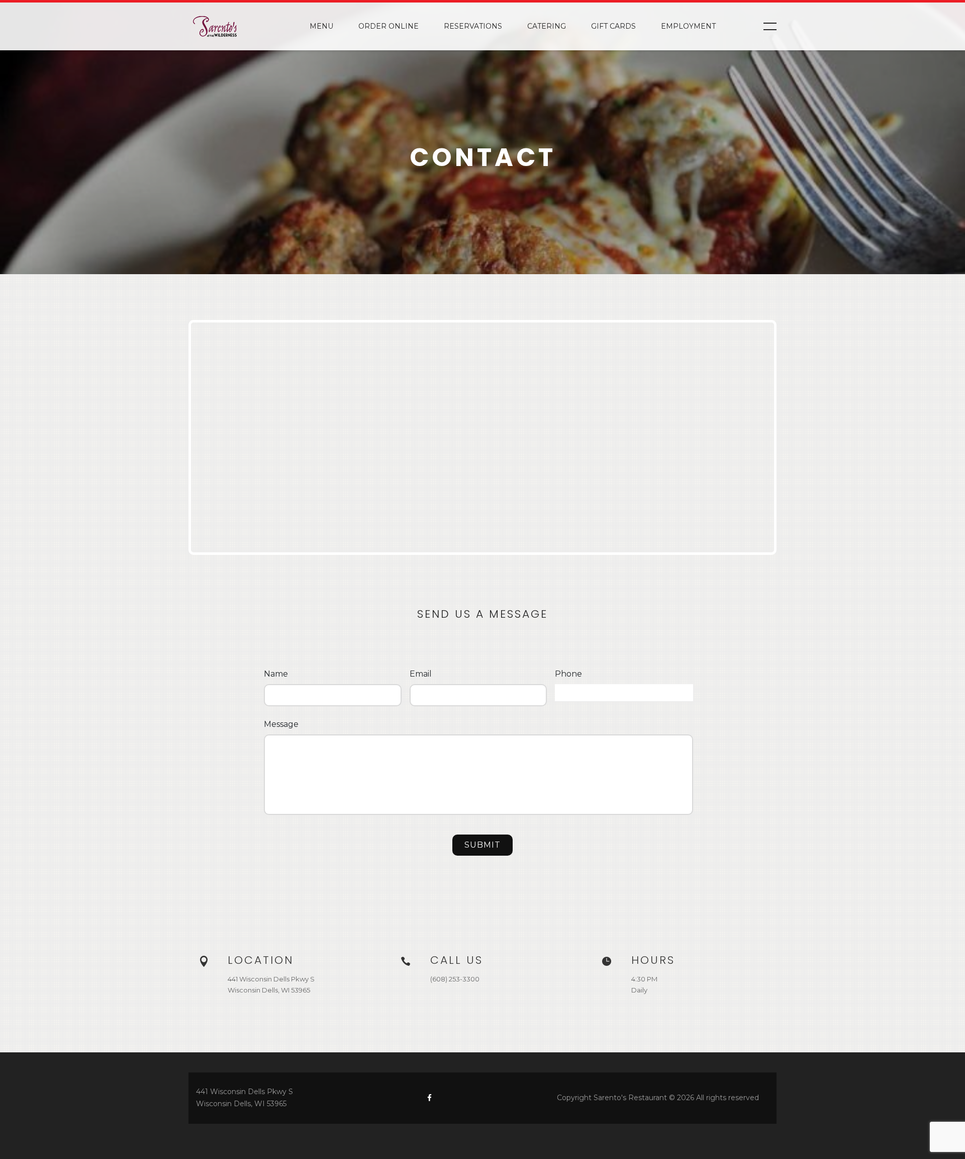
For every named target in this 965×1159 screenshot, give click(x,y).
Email (421, 674)
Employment (688, 26)
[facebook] (429, 1098)
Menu (321, 26)
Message (281, 724)
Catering (546, 26)
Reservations (473, 26)
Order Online (388, 26)
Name (276, 674)
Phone (568, 674)
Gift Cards (613, 26)
